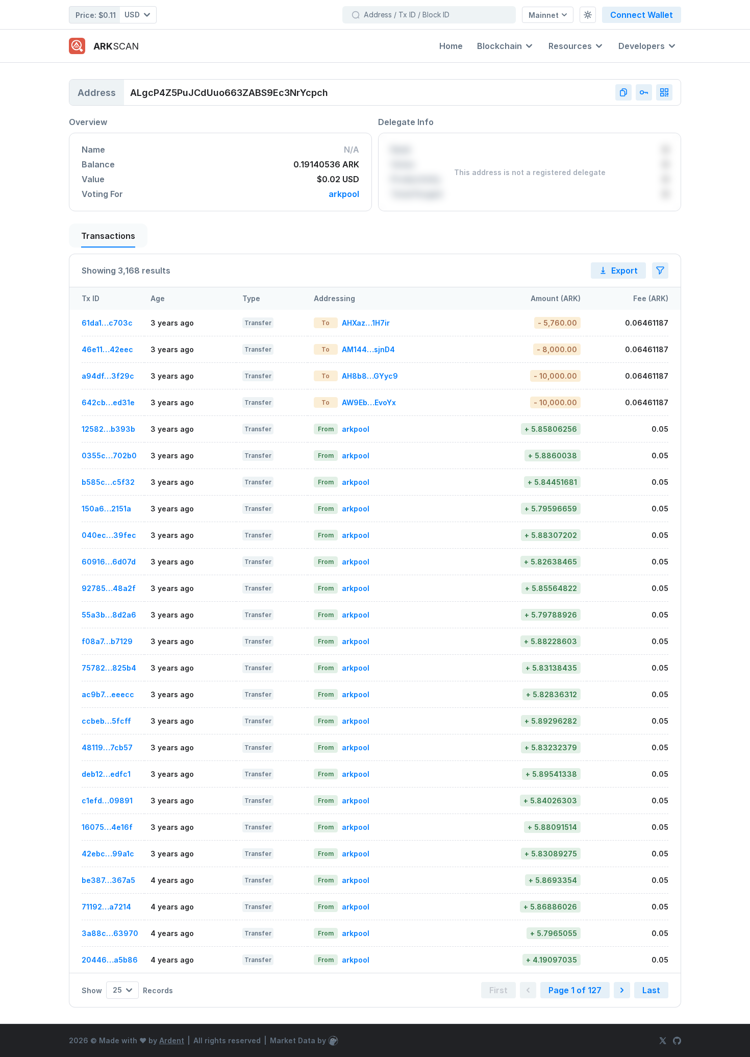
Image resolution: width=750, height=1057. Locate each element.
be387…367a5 (108, 880)
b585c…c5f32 (108, 482)
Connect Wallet (641, 15)
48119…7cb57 (107, 747)
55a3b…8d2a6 (109, 614)
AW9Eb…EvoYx (369, 402)
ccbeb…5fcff (106, 721)
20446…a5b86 (110, 959)
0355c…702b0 (109, 455)
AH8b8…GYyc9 (370, 376)
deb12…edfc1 (106, 774)
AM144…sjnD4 (368, 349)
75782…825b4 (109, 667)
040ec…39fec (109, 535)
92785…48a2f (109, 588)
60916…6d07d (109, 561)
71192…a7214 (106, 906)
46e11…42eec (107, 349)
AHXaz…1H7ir (366, 322)
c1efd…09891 (107, 800)
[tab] (108, 236)
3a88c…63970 (110, 933)
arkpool (344, 194)
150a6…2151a (106, 508)
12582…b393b (108, 429)
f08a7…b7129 (107, 641)
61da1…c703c (107, 322)
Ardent (171, 1040)
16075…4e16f (107, 827)
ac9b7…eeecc (108, 694)
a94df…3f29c (108, 376)
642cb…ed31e (108, 402)
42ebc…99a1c (108, 853)
